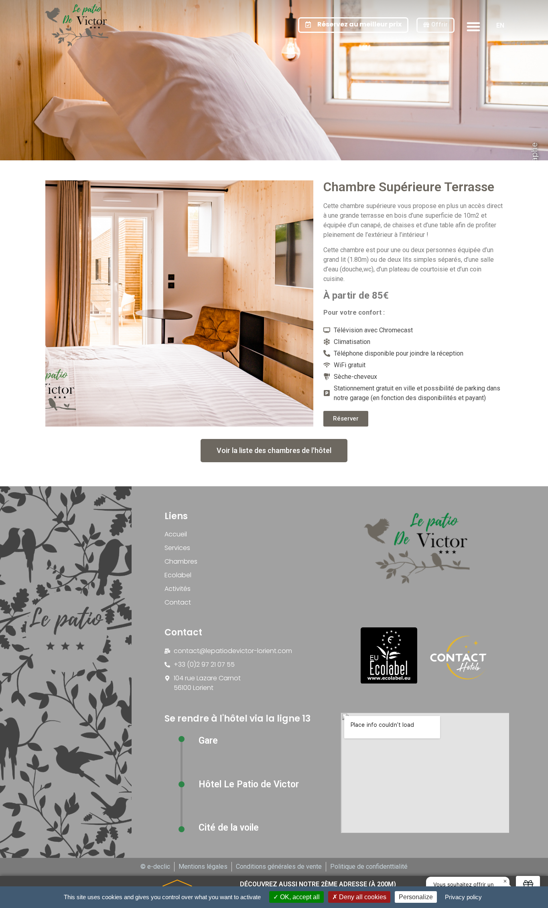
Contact (177, 602)
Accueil (175, 534)
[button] (473, 26)
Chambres (180, 561)
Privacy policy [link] (463, 897)
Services (177, 547)
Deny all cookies (361, 897)
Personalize (416, 897)
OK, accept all (299, 897)
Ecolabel (177, 575)
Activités (177, 588)
